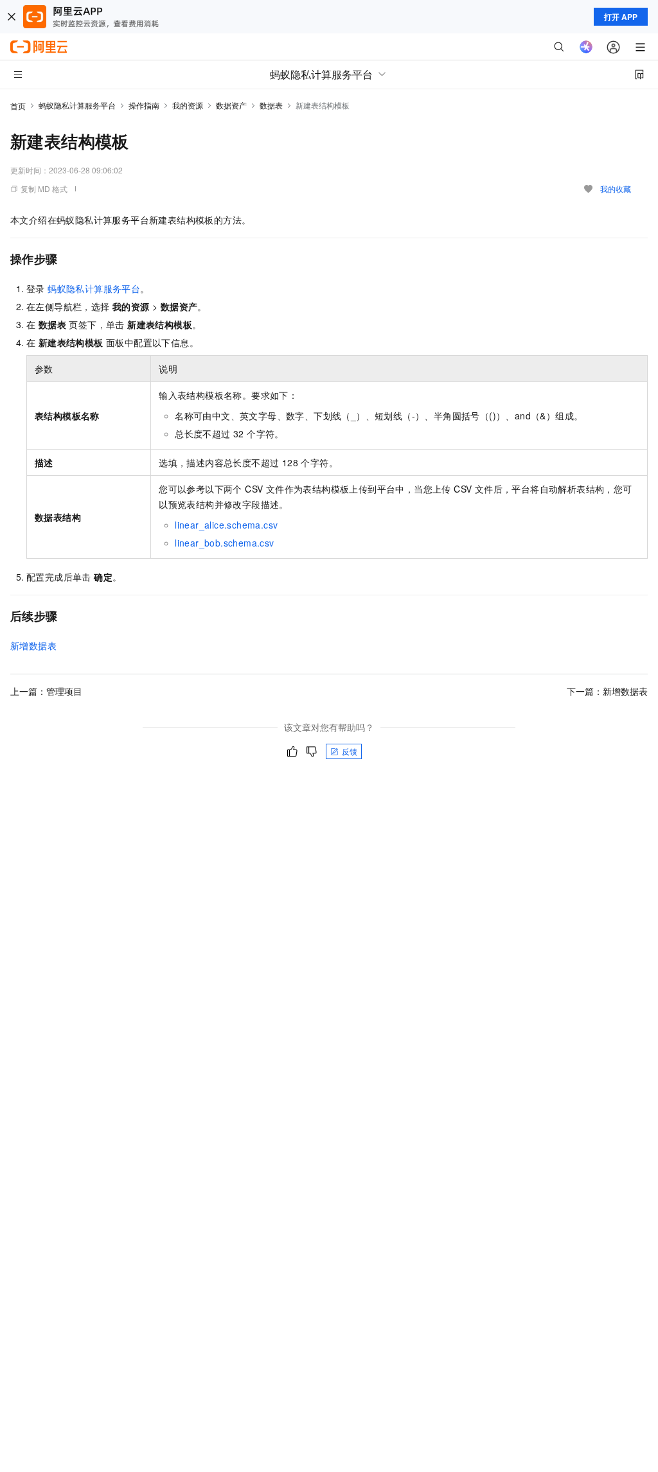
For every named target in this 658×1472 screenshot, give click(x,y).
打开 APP (620, 16)
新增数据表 (33, 645)
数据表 (271, 105)
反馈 (349, 751)
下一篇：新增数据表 (607, 691)
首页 (18, 105)
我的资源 (187, 105)
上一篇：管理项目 (46, 691)
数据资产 (231, 105)
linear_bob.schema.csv (224, 542)
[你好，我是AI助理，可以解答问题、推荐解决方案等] (586, 46)
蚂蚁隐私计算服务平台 (77, 105)
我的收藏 (615, 188)
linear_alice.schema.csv (226, 524)
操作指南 (144, 105)
